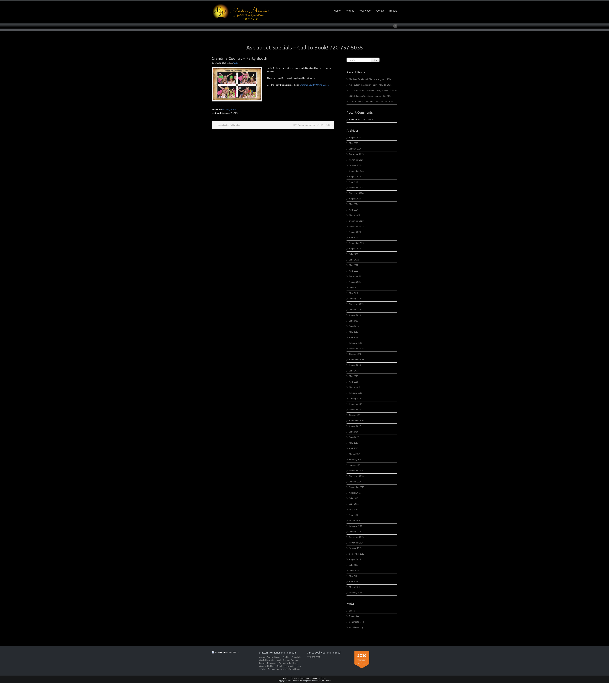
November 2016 (356, 476)
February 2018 (355, 393)
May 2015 (353, 576)
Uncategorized (229, 109)
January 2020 (355, 298)
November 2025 (356, 160)
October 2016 (355, 482)
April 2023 (353, 237)
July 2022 (353, 254)
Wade (235, 63)
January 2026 (355, 149)
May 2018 (353, 376)
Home (337, 10)
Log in (352, 611)
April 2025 (353, 182)
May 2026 (353, 143)
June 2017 (354, 437)
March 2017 (354, 454)
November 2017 (356, 409)
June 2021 (354, 287)
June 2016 (354, 504)
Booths (393, 10)
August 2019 (355, 315)
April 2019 (353, 337)
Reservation (365, 10)
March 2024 (354, 215)
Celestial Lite (297, 681)
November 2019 (356, 304)
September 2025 (356, 171)
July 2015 (353, 565)
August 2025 (355, 176)
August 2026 (355, 138)
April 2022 (353, 271)
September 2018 (356, 359)
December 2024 (356, 187)
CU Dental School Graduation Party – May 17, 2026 (372, 90)
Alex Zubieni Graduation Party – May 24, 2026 (370, 85)
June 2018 (354, 371)
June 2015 (354, 570)
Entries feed (354, 616)
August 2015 (355, 559)
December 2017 (356, 404)
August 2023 (355, 232)
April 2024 (353, 210)
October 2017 (355, 415)
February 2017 (355, 459)
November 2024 (356, 193)
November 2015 (356, 543)
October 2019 (355, 310)
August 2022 (355, 248)
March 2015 (354, 587)
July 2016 (353, 498)
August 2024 (355, 199)
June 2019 (354, 326)
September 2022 (356, 243)
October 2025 (355, 165)
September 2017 (356, 421)
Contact (380, 10)
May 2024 (353, 204)
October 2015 (355, 548)
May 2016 (353, 509)
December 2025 (356, 154)
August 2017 (355, 426)
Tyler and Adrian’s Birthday (227, 125)
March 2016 (354, 520)
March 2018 (354, 387)
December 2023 (356, 221)
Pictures (349, 10)
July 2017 (353, 432)
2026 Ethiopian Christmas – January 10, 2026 (370, 96)
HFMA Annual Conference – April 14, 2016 (311, 125)
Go (375, 60)
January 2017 (355, 465)
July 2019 (353, 321)
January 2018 (355, 398)
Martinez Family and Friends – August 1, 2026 (370, 79)
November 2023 (356, 226)
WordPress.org (356, 627)
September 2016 (356, 487)
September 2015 (356, 554)
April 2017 (353, 448)
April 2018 (353, 382)
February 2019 (355, 343)
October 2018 (355, 354)
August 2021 (355, 282)
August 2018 (355, 365)
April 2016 (353, 515)
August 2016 (355, 493)
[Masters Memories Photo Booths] (241, 12)
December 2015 (356, 537)
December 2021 (356, 276)
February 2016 (355, 526)
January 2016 (355, 531)
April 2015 (353, 581)
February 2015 (355, 593)
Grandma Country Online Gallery (314, 85)
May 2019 (353, 332)
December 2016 (356, 470)
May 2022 (353, 265)
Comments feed (356, 622)
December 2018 (356, 348)
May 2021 (353, 293)
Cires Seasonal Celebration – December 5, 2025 (371, 101)
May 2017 (353, 443)
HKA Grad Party (365, 119)
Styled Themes (325, 681)
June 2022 (354, 260)
